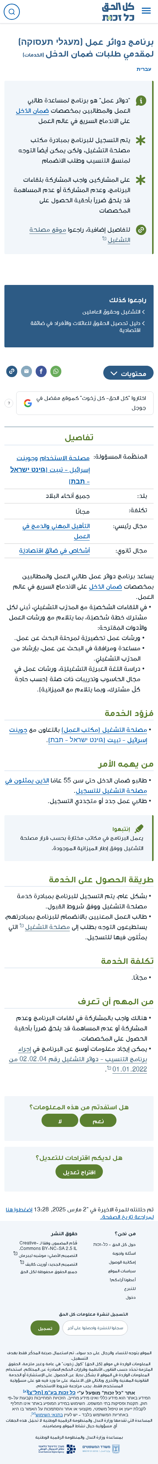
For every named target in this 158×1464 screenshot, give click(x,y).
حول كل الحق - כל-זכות (114, 1244)
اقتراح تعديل (79, 1171)
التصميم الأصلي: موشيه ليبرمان (48, 1255)
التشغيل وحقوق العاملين (111, 312)
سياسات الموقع (122, 1271)
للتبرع (130, 1288)
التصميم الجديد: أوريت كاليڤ (51, 1264)
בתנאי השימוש (49, 1415)
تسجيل (45, 1328)
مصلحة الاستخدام (65, 456)
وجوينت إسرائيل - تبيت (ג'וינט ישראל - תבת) (50, 468)
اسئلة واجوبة (124, 1253)
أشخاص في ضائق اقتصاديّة (54, 550)
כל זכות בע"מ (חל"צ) (52, 1391)
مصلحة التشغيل (47, 926)
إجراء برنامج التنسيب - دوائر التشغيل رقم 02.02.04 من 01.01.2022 (78, 1059)
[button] (146, 11)
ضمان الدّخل (32, 110)
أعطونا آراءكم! (123, 1279)
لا (60, 1120)
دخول (131, 1297)
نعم (98, 1120)
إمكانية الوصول (122, 1262)
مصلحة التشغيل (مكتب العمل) (104, 729)
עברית (144, 68)
